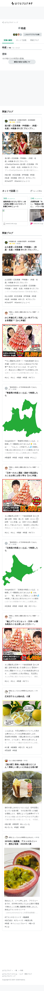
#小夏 (7, 747)
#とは (7, 927)
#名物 (26, 457)
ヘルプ (21, 974)
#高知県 (8, 750)
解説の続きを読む (21, 62)
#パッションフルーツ (19, 923)
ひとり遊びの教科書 (15, 760)
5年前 (26, 760)
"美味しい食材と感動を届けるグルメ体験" (22, 312)
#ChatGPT (9, 181)
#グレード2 (18, 920)
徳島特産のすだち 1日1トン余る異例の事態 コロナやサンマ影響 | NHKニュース (14, 203)
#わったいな (25, 824)
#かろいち (9, 827)
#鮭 (25, 606)
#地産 (16, 827)
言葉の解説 (8, 40)
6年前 (37, 837)
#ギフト (32, 377)
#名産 (7, 178)
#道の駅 (8, 175)
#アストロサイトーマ (13, 917)
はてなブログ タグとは (9, 974)
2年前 (14, 389)
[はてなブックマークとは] (17, 191)
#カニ (13, 377)
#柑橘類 (14, 747)
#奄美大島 (29, 920)
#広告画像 (16, 175)
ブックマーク (9, 198)
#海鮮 (19, 377)
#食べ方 (32, 923)
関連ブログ (34, 40)
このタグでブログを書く (32, 34)
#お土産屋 (9, 296)
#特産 (32, 175)
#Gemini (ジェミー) (22, 181)
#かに (7, 377)
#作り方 (21, 178)
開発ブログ (28, 974)
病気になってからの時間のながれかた (21, 691)
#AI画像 (14, 178)
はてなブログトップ (8, 976)
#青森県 (8, 457)
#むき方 (29, 747)
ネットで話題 (21, 40)
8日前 (19, 122)
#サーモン (33, 606)
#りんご (33, 457)
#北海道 (8, 606)
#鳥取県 (15, 824)
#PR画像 (25, 175)
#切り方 (21, 747)
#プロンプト (31, 178)
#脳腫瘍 (26, 917)
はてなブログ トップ (11, 22)
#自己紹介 (9, 920)
